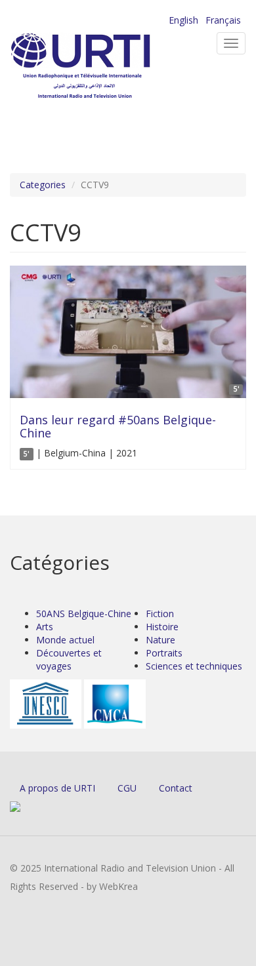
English (183, 20)
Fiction (160, 613)
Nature (160, 640)
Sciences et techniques (194, 666)
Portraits (164, 653)
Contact (175, 788)
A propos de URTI (57, 788)
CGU (127, 788)
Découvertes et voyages (69, 659)
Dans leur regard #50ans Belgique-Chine (118, 426)
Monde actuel (65, 640)
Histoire (162, 626)
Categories (43, 184)
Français (223, 20)
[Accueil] (102, 66)
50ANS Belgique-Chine (83, 613)
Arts (44, 626)
